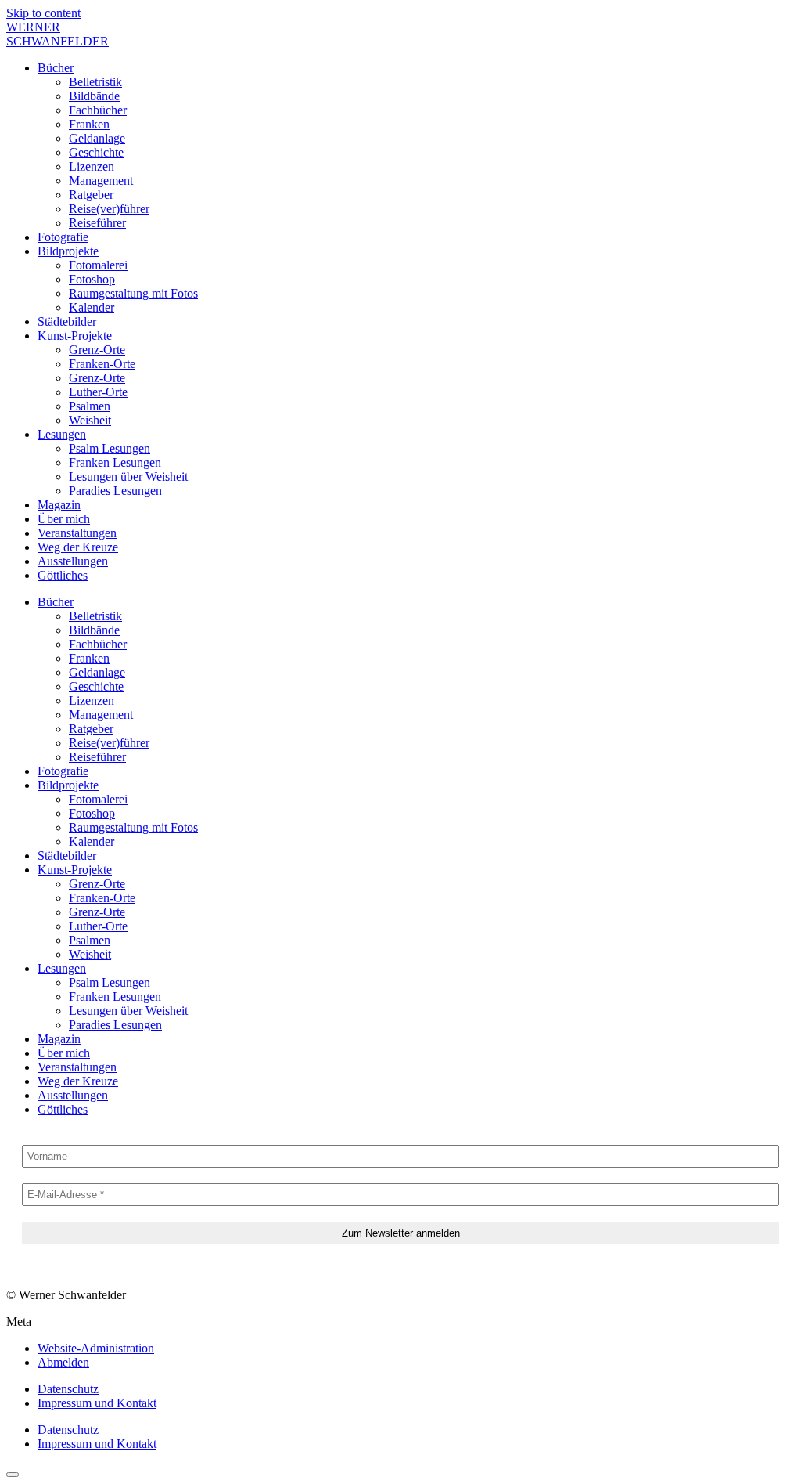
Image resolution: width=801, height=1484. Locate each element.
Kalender (91, 307)
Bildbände (94, 96)
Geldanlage (97, 138)
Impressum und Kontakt (97, 1403)
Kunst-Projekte (75, 335)
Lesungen (62, 434)
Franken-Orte (102, 363)
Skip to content (43, 13)
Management (101, 180)
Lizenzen (91, 166)
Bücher (56, 67)
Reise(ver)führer (109, 208)
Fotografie (63, 237)
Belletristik (95, 81)
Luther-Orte (98, 392)
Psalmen (89, 406)
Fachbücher (98, 110)
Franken (89, 124)
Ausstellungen (73, 561)
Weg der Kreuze (78, 547)
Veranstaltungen (77, 533)
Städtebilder (67, 321)
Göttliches (63, 575)
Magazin (59, 504)
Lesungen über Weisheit (128, 476)
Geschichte (96, 152)
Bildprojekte (68, 251)
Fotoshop (92, 279)
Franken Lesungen (115, 462)
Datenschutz (68, 1389)
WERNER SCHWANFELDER (57, 34)
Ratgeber (91, 194)
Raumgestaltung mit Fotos (133, 293)
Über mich (64, 518)
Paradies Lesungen (115, 490)
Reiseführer (97, 222)
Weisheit (90, 420)
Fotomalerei (98, 265)
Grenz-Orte (97, 349)
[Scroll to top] (12, 1474)
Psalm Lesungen (109, 448)
